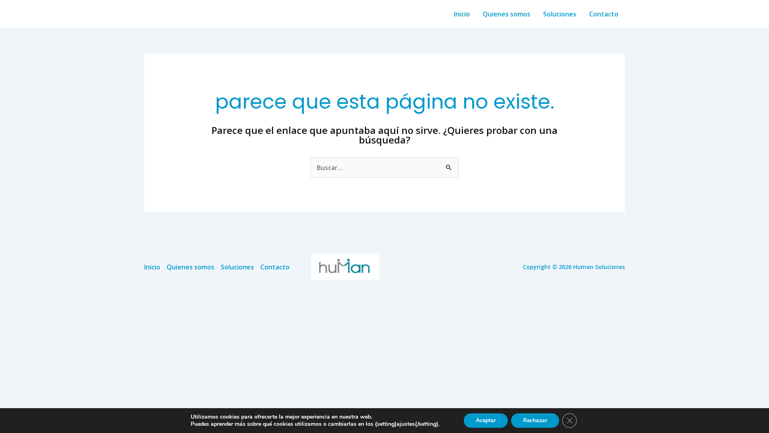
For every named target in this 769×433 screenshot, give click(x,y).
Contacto (603, 14)
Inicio (462, 14)
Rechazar (535, 420)
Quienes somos (506, 14)
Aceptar (486, 420)
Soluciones (559, 14)
